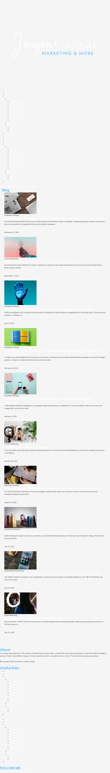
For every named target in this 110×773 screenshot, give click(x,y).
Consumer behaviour (18, 104)
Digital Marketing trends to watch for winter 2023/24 (39, 262)
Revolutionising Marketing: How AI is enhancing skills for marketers (49, 309)
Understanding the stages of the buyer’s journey (36, 532)
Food (11, 128)
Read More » (9, 230)
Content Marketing (17, 109)
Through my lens (13, 123)
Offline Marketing (16, 107)
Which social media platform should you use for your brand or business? (52, 574)
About (7, 93)
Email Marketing (16, 117)
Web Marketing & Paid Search (21, 120)
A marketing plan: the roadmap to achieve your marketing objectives (49, 488)
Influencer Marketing (17, 115)
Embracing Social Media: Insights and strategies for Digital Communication (54, 218)
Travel (12, 131)
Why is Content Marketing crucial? (27, 447)
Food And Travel (13, 126)
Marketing (11, 99)
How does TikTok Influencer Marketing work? (34, 618)
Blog (6, 96)
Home (7, 91)
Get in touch (9, 134)
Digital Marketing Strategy (19, 112)
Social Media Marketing (18, 101)
